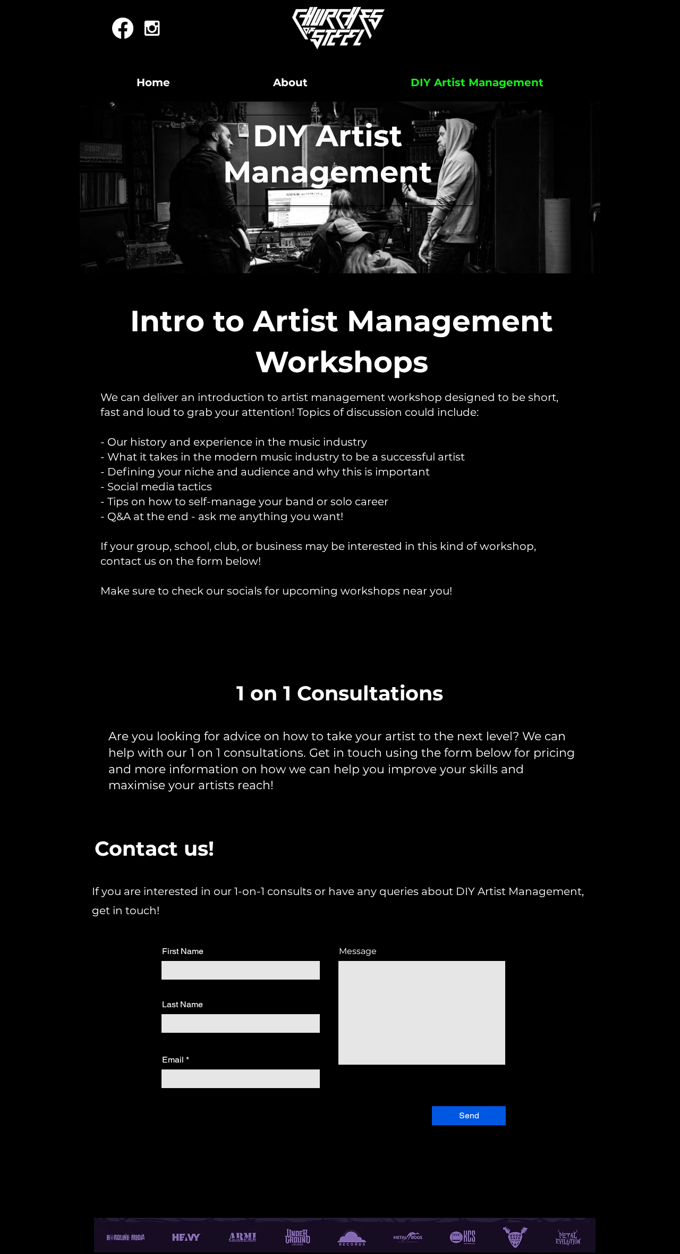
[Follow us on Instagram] (152, 28)
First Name (182, 951)
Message (358, 951)
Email (173, 1060)
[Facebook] (122, 28)
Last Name (182, 1004)
